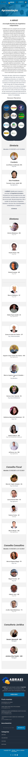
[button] (21, 2)
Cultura (3, 741)
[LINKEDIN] (15, 755)
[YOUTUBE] (17, 755)
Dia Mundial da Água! (7, 702)
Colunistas (4, 737)
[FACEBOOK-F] (10, 755)
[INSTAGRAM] (12, 755)
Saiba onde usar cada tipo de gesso (10, 706)
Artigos (3, 734)
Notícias (3, 744)
